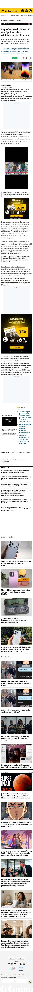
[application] (9, 421)
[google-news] (24, 964)
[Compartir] (30, 58)
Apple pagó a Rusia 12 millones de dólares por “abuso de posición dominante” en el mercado (16, 49)
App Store (12, 958)
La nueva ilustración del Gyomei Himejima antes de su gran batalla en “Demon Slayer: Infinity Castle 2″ (16, 824)
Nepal (17, 15)
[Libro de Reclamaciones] (21, 969)
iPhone (13, 452)
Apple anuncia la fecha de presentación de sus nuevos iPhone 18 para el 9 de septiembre (16, 563)
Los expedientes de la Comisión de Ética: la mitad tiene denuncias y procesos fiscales (14, 485)
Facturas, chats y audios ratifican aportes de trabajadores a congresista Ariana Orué (16, 766)
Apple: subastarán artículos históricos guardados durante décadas (25, 428)
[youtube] (18, 964)
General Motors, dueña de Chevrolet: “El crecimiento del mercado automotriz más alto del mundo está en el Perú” (14, 508)
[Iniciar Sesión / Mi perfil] (30, 10)
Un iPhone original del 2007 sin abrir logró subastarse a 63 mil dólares (24, 439)
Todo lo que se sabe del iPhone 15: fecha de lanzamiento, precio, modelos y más (15, 52)
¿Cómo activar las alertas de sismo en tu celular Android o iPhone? (15, 711)
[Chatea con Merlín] (22, 10)
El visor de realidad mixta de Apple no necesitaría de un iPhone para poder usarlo (16, 194)
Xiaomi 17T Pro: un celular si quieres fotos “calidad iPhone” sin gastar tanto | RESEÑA (16, 592)
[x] (12, 964)
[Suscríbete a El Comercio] (26, 10)
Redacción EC (7, 85)
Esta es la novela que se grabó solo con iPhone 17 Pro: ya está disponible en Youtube (15, 738)
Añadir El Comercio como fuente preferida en (16, 24)
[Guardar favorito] (26, 58)
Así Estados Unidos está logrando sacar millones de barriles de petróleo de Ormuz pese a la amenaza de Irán (15, 478)
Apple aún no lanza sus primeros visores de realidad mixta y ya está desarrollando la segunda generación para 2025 (16, 259)
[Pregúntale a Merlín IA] (30, 982)
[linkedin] (21, 964)
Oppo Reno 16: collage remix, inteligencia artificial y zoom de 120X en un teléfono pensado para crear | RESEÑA (16, 649)
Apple (28, 452)
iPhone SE (21, 452)
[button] (9, 421)
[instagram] (15, 964)
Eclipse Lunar (24, 15)
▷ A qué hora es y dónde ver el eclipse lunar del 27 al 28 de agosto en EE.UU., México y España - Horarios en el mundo (15, 796)
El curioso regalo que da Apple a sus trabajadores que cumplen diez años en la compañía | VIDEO (25, 417)
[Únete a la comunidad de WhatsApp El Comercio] (15, 58)
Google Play (20, 958)
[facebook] (9, 964)
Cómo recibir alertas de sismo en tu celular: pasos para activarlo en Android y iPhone (16, 683)
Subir (15, 981)
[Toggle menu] (2, 10)
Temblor (13, 15)
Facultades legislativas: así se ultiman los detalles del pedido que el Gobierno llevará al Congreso (15, 471)
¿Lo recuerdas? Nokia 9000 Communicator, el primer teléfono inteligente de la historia (13, 620)
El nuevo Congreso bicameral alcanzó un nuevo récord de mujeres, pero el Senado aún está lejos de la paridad (14, 501)
